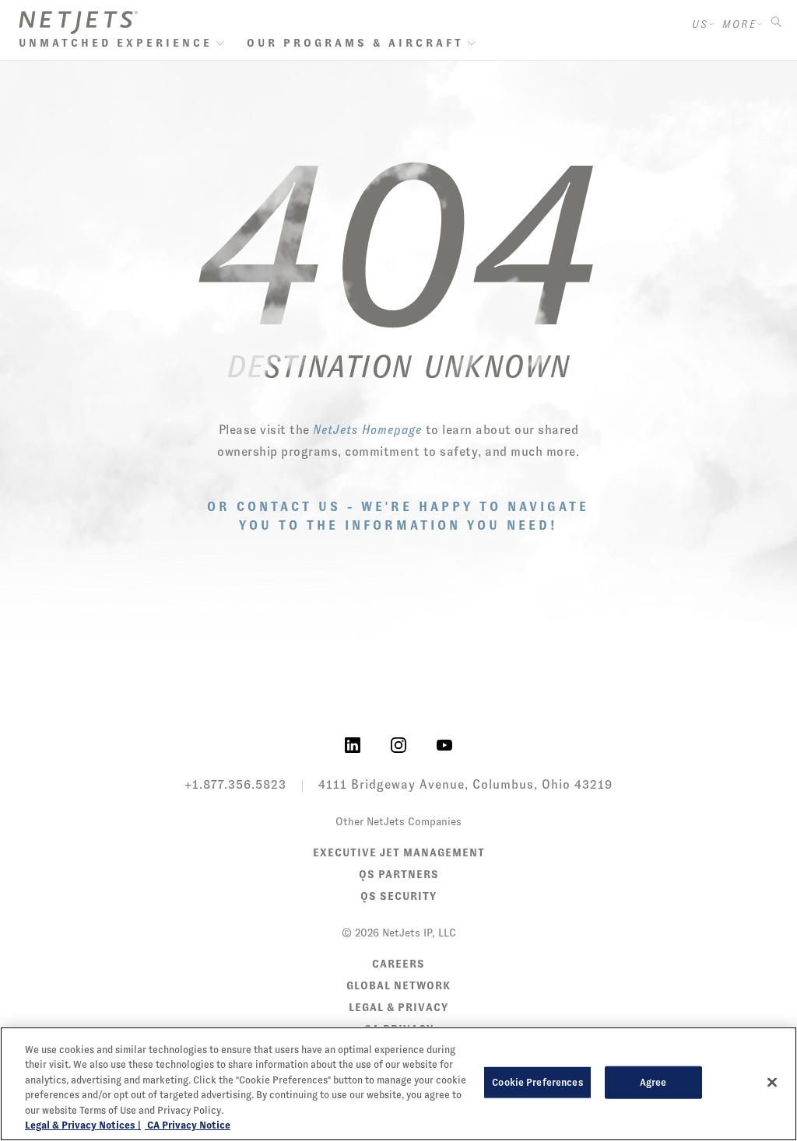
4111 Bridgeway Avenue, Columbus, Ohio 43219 (465, 784)
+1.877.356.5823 (235, 784)
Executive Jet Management (399, 852)
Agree (653, 1082)
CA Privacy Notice (187, 1125)
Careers (398, 963)
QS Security (398, 896)
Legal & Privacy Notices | (83, 1125)
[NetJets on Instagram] (398, 744)
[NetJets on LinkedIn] (352, 744)
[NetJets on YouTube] (444, 744)
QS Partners (399, 874)
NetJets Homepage (367, 429)
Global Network (398, 985)
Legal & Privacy (398, 1007)
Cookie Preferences (537, 1082)
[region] (398, 1084)
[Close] (772, 1083)
